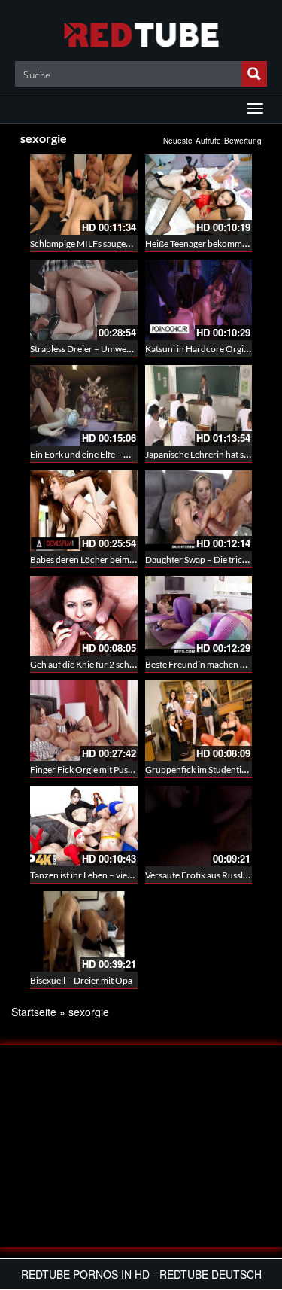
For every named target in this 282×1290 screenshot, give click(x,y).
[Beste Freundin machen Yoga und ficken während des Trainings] (199, 616)
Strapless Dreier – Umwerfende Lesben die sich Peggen (136, 348)
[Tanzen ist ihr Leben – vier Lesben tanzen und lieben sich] (84, 826)
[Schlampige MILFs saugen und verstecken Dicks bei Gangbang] (84, 194)
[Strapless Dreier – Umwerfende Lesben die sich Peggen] (84, 300)
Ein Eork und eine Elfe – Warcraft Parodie (110, 454)
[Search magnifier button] (254, 74)
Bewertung (243, 140)
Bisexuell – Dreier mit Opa (81, 980)
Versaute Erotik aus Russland (201, 875)
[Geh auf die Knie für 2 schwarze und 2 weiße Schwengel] (84, 616)
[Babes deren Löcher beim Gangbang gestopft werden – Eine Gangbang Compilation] (84, 510)
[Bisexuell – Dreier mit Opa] (84, 931)
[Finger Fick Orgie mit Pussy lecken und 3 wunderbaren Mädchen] (84, 720)
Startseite (33, 1011)
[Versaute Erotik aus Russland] (199, 826)
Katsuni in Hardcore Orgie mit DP (210, 348)
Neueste (178, 140)
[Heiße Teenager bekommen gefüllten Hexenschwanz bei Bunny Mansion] (199, 194)
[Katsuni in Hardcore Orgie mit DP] (199, 300)
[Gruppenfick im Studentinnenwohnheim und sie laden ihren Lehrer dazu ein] (199, 720)
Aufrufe (208, 140)
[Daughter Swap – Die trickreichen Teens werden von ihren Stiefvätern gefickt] (199, 510)
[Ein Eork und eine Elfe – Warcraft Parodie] (84, 405)
